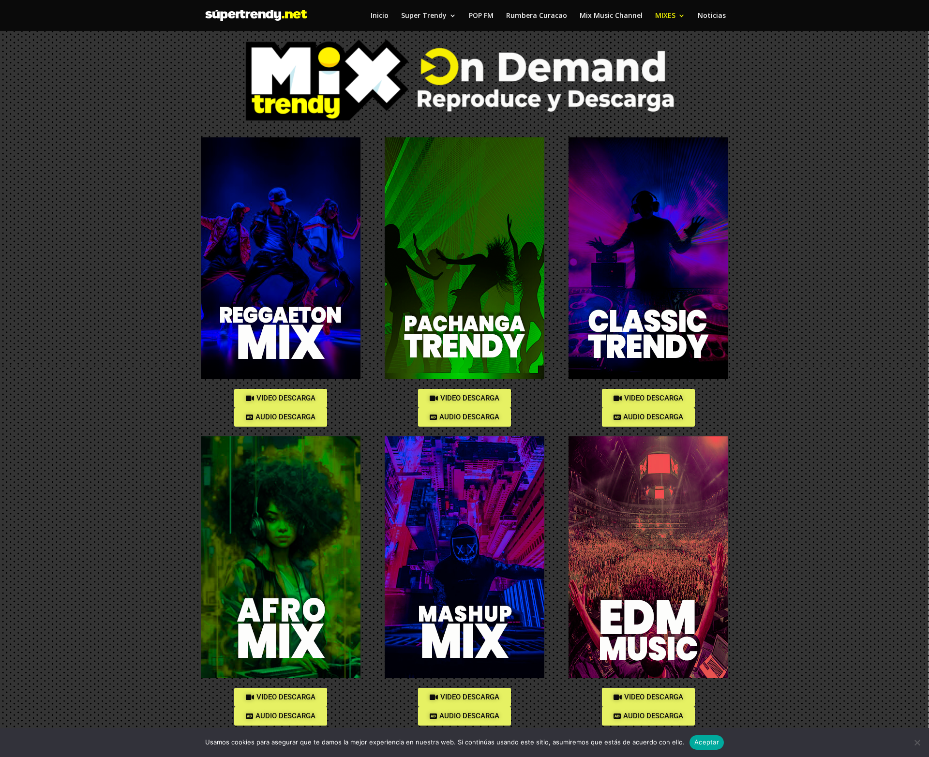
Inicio (380, 16)
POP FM (481, 16)
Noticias (712, 16)
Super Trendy (424, 16)
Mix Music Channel (611, 16)
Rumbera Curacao (536, 16)
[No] (917, 742)
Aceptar (706, 742)
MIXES (665, 16)
